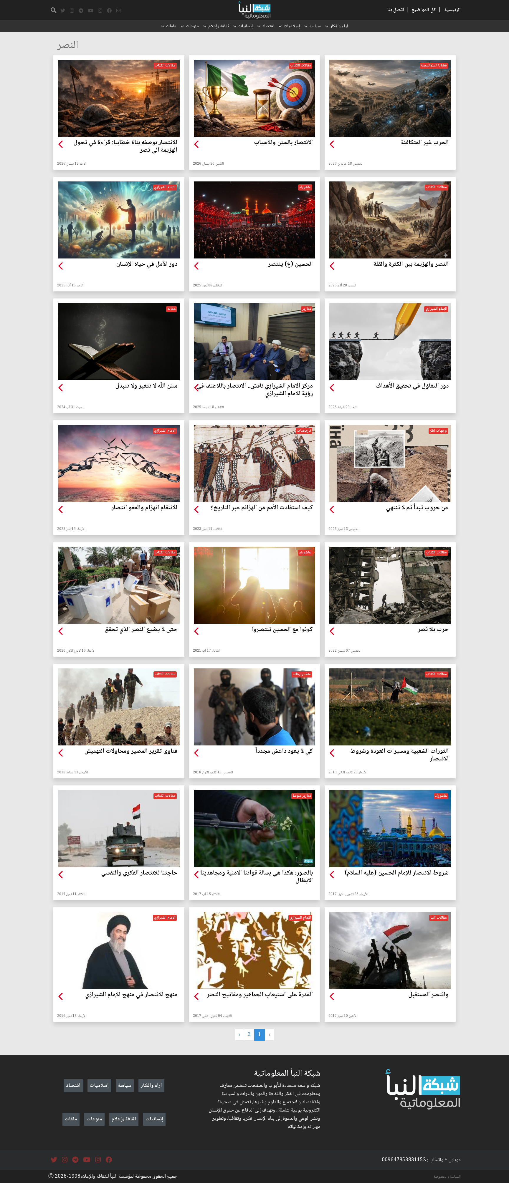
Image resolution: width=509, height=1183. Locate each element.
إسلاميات (292, 26)
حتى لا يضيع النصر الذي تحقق (141, 630)
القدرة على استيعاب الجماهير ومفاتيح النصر (260, 995)
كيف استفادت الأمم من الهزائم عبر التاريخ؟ (262, 508)
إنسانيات (245, 26)
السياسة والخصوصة (447, 1177)
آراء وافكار (339, 26)
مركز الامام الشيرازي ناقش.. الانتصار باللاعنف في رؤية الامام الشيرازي (254, 390)
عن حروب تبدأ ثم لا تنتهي (417, 508)
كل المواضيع (424, 10)
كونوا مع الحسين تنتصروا (282, 630)
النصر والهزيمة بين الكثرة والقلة (411, 264)
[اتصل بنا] (118, 11)
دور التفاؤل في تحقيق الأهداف (412, 386)
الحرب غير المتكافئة (425, 143)
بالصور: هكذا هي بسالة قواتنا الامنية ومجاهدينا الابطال (256, 877)
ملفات (171, 26)
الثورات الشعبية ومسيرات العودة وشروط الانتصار (399, 755)
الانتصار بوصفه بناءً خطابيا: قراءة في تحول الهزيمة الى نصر (125, 146)
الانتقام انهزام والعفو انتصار (144, 508)
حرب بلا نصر (433, 630)
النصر (67, 45)
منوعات (192, 26)
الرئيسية (452, 10)
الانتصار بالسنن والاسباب (283, 143)
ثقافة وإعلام (218, 26)
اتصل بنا (395, 10)
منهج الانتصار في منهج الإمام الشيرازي (131, 995)
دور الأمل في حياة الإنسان (146, 264)
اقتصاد (268, 26)
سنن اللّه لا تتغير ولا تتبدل (146, 386)
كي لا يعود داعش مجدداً (284, 751)
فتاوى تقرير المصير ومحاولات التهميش (130, 751)
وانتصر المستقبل (428, 995)
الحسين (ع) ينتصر (290, 264)
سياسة (315, 26)
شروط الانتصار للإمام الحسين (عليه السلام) (397, 873)
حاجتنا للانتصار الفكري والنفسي (139, 873)
